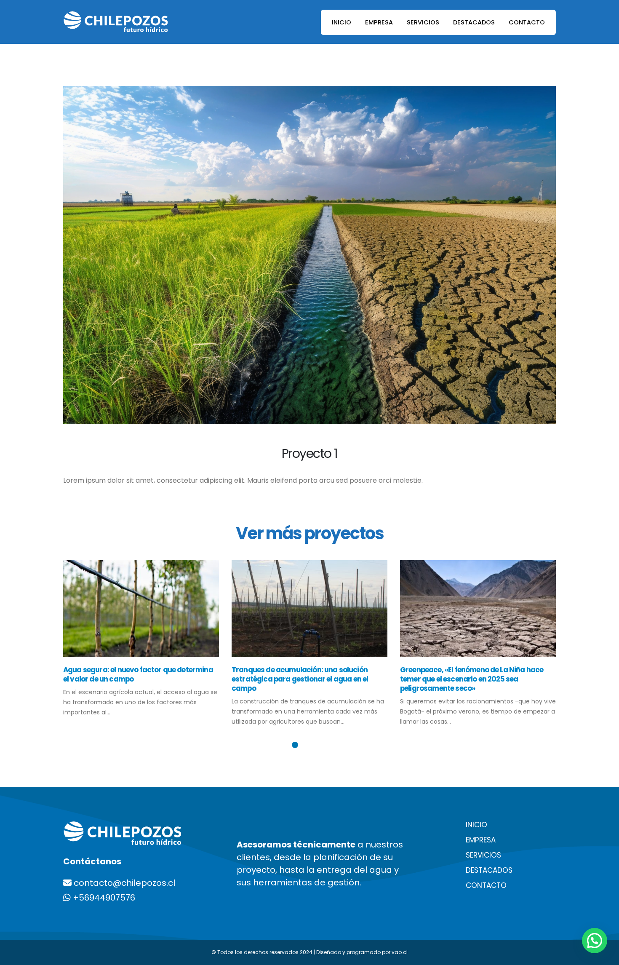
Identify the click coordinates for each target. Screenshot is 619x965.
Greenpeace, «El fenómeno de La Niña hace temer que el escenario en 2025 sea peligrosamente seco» (471, 679)
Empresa (379, 22)
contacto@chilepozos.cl (124, 883)
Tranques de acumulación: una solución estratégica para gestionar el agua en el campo (300, 679)
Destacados (474, 22)
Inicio (341, 22)
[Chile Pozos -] (115, 22)
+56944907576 (103, 898)
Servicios (423, 22)
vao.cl (400, 952)
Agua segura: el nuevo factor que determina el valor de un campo (138, 674)
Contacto (527, 22)
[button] (295, 745)
